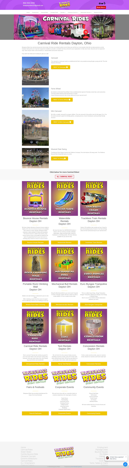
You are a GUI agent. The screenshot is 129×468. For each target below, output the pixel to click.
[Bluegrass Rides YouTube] (102, 4)
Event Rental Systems (76, 466)
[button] (9, 27)
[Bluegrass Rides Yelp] (104, 4)
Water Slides (26, 452)
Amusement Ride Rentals (35, 364)
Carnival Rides (44, 12)
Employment (35, 12)
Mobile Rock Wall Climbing (35, 305)
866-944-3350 (29, 3)
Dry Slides (104, 454)
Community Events (93, 413)
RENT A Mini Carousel (61, 122)
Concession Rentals (94, 364)
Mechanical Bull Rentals (64, 305)
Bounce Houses (101, 452)
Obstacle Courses (28, 456)
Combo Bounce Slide (29, 454)
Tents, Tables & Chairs (99, 463)
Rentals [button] (63, 12)
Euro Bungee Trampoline (93, 305)
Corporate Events (64, 413)
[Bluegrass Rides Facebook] (100, 4)
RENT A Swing (58, 158)
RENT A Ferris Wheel (61, 100)
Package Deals (54, 12)
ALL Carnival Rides (64, 177)
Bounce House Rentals (35, 242)
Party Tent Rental (64, 364)
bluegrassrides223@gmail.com (33, 5)
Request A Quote (98, 12)
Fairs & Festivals (35, 413)
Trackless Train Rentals (93, 242)
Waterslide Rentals (64, 242)
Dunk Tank (103, 461)
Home (28, 12)
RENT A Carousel (59, 67)
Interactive (103, 456)
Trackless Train (101, 458)
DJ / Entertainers (28, 463)
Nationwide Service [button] (86, 12)
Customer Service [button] (72, 12)
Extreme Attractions (29, 458)
